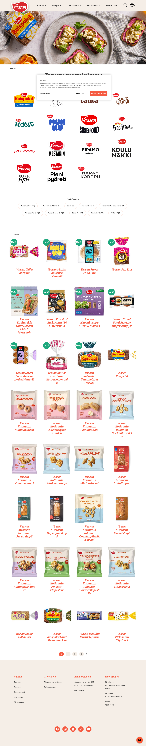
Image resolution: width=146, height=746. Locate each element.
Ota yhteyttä (79, 690)
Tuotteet (17, 682)
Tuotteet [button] (40, 6)
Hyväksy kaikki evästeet (98, 93)
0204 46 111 (109, 705)
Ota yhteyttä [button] (92, 6)
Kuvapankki (18, 697)
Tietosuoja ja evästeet (53, 682)
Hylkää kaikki (80, 93)
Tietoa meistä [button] (73, 6)
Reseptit (17, 687)
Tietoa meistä (19, 692)
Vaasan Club (111, 6)
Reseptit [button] (56, 6)
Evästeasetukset (45, 93)
